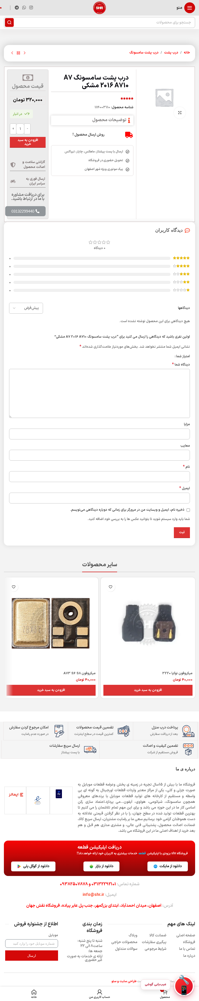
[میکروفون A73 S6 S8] (51, 624)
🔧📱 (184, 986)
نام (186, 467)
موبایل (53, 935)
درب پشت (171, 52)
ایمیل (184, 488)
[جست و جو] (9, 22)
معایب (185, 445)
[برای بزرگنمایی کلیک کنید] (180, 113)
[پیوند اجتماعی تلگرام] (16, 8)
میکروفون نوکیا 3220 (177, 673)
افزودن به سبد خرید (28, 142)
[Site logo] (99, 7)
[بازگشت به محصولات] (18, 53)
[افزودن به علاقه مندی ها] (110, 587)
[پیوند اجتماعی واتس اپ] (23, 8)
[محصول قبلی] (25, 53)
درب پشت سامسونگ (144, 52)
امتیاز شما (183, 356)
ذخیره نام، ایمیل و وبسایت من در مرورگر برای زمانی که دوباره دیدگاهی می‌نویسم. (127, 510)
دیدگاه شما (181, 365)
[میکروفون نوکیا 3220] (148, 624)
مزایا (187, 424)
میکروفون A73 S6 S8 (79, 673)
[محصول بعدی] (12, 53)
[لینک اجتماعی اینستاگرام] (31, 8)
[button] (148, 690)
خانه (187, 52)
